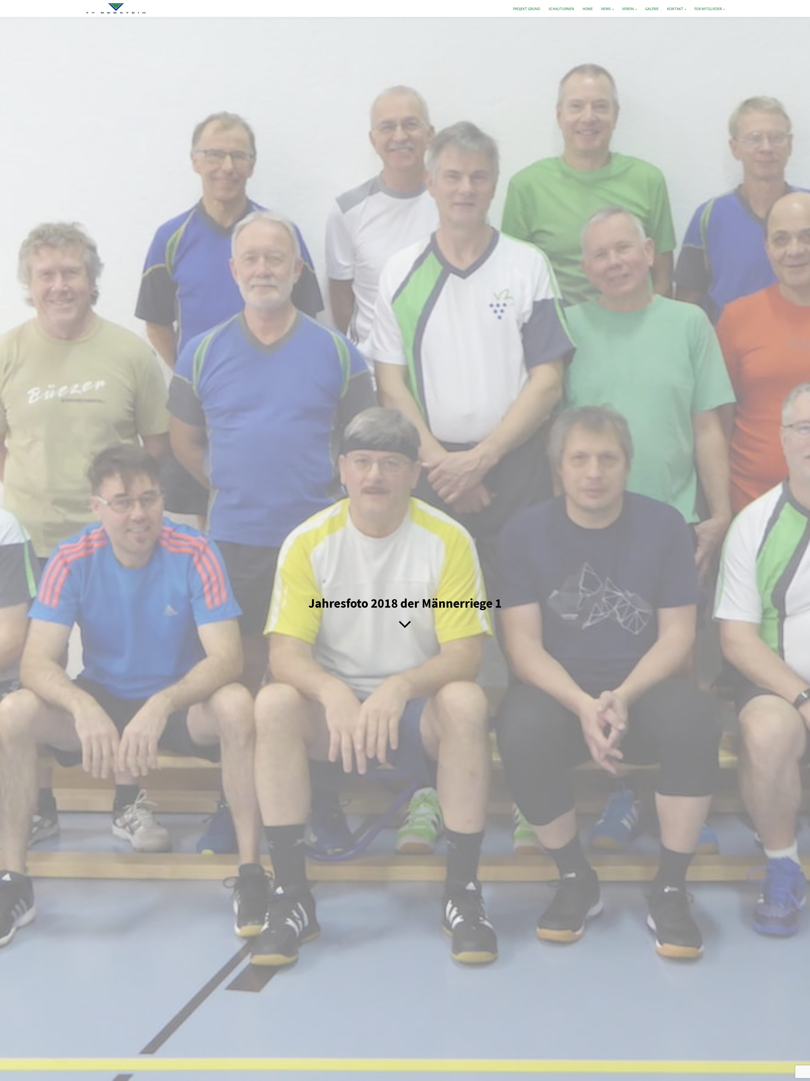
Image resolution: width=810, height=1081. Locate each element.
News (606, 9)
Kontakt (675, 9)
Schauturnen (561, 9)
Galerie (652, 9)
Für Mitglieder (708, 9)
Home (588, 9)
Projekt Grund (526, 9)
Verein (628, 9)
